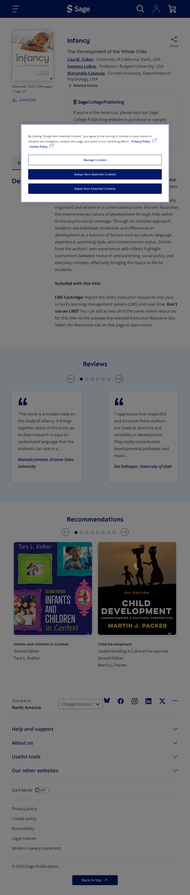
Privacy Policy (141, 141)
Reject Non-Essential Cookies (95, 188)
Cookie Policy (38, 146)
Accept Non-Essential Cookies (95, 174)
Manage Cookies (95, 160)
